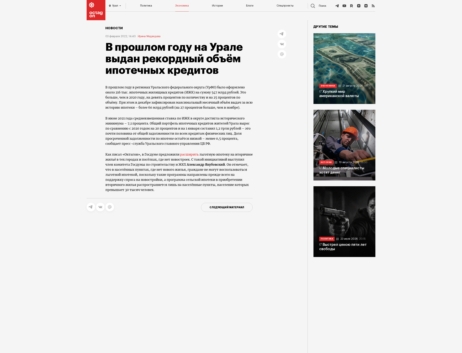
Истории (217, 6)
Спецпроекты (285, 6)
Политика (146, 6)
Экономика (182, 6)
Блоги (249, 6)
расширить (189, 154)
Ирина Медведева (149, 36)
